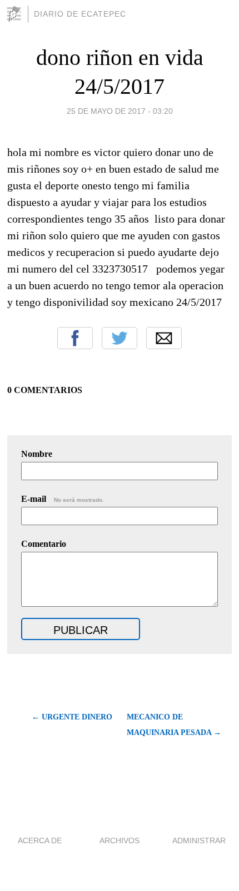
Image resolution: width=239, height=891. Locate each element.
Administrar (199, 840)
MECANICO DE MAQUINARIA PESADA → (174, 725)
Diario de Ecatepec (80, 13)
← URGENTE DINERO (72, 717)
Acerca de (40, 840)
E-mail (62, 499)
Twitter (119, 338)
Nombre (36, 454)
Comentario (43, 543)
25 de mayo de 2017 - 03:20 (120, 111)
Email (164, 338)
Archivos (119, 840)
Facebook (75, 338)
